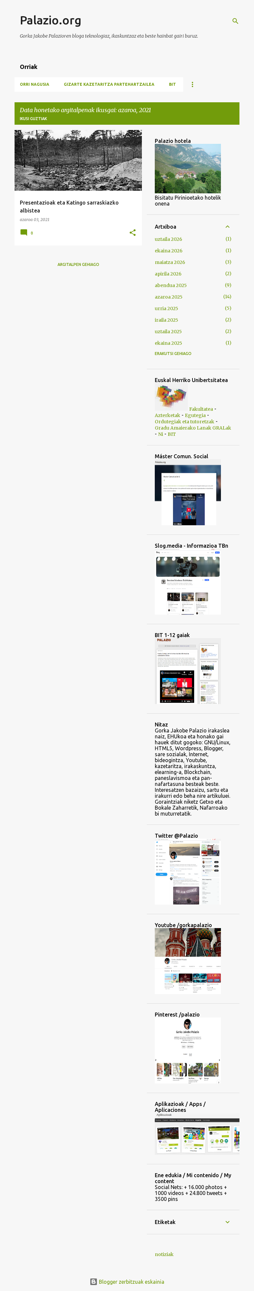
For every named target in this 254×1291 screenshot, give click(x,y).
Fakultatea (201, 409)
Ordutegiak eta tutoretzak (184, 422)
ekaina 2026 (169, 251)
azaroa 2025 (169, 297)
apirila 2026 (168, 274)
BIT (172, 84)
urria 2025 (166, 308)
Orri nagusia (34, 84)
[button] (133, 233)
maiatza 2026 (170, 262)
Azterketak (167, 415)
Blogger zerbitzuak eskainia (131, 1282)
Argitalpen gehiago (78, 264)
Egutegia (195, 415)
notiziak (164, 1254)
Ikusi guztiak (33, 118)
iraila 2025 (166, 320)
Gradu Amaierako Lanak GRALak (193, 428)
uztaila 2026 (168, 239)
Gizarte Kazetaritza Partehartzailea (109, 84)
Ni (160, 434)
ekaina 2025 (168, 343)
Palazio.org (50, 20)
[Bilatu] (235, 21)
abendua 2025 (171, 285)
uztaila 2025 (168, 332)
